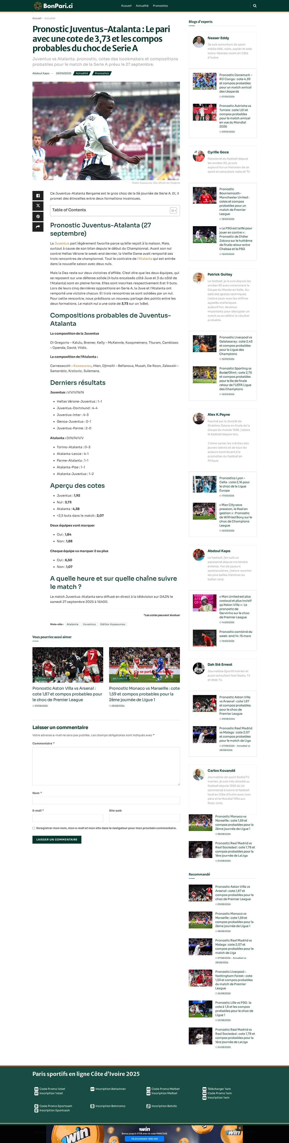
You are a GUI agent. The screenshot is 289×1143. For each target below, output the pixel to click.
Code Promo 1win (219, 1093)
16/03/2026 (227, 254)
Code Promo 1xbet (52, 1089)
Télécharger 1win (219, 1089)
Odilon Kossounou (112, 624)
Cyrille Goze (218, 152)
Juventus (61, 243)
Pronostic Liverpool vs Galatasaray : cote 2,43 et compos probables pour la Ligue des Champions (235, 345)
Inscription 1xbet (51, 1093)
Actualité (142, 5)
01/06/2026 (228, 96)
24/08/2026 (224, 860)
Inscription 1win (218, 1097)
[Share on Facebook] (37, 195)
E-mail (38, 810)
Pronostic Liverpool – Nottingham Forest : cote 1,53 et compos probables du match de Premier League (234, 980)
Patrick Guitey (220, 274)
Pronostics (160, 5)
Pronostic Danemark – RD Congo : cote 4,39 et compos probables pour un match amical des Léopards (235, 83)
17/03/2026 (227, 495)
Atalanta (72, 624)
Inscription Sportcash (54, 1110)
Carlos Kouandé (221, 771)
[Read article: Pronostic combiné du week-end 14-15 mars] (204, 638)
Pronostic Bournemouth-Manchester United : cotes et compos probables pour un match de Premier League (234, 201)
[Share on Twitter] (37, 206)
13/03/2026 (227, 641)
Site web (115, 810)
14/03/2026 (227, 622)
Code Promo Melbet (165, 1089)
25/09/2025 (63, 73)
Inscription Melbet (164, 1093)
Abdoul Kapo (40, 73)
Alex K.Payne (219, 415)
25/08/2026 (224, 1020)
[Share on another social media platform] (37, 227)
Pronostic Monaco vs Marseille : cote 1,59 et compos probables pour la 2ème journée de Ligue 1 (144, 694)
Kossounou (83, 366)
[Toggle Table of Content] (171, 210)
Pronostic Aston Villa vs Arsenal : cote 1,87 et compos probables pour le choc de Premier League (67, 694)
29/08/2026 (41, 705)
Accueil (126, 5)
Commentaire (43, 743)
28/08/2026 (117, 705)
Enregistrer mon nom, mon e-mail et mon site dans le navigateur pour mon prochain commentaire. (106, 828)
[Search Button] (255, 6)
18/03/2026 (227, 219)
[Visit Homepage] (74, 5)
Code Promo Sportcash (55, 1106)
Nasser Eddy (218, 38)
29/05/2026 (228, 131)
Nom (37, 793)
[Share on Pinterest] (37, 216)
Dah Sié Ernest (220, 665)
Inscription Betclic (164, 1106)
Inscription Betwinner (110, 1089)
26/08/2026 (224, 993)
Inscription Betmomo (110, 1106)
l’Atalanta (144, 259)
